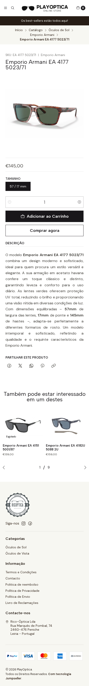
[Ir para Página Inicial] (45, 8)
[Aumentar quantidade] (79, 202)
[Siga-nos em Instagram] (23, 523)
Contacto (12, 578)
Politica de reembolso (21, 584)
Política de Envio (17, 597)
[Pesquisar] (12, 8)
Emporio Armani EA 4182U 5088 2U (65, 447)
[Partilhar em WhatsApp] (31, 366)
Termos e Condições (21, 572)
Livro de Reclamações (21, 603)
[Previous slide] (4, 467)
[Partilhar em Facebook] (9, 366)
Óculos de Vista (17, 553)
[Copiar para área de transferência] (53, 366)
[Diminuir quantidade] (9, 202)
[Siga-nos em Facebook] (30, 523)
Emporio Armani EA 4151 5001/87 (21, 447)
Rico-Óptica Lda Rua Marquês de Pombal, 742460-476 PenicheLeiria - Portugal (31, 627)
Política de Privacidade (22, 591)
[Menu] (5, 8)
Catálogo (36, 30)
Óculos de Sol (59, 30)
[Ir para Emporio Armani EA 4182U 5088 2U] (66, 425)
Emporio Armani (42, 35)
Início (19, 30)
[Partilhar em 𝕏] (20, 366)
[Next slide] (84, 467)
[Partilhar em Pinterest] (42, 366)
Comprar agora (44, 230)
